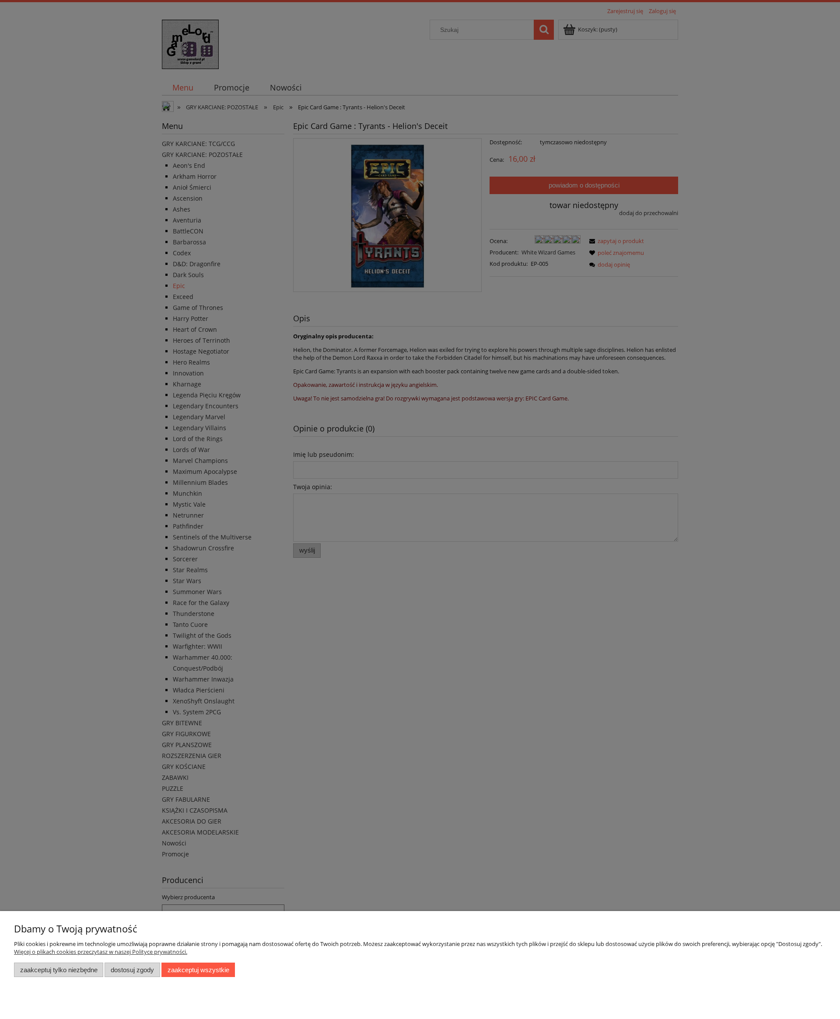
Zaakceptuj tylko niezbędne (59, 970)
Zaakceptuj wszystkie (198, 970)
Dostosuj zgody (132, 970)
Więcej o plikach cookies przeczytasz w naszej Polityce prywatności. (100, 952)
